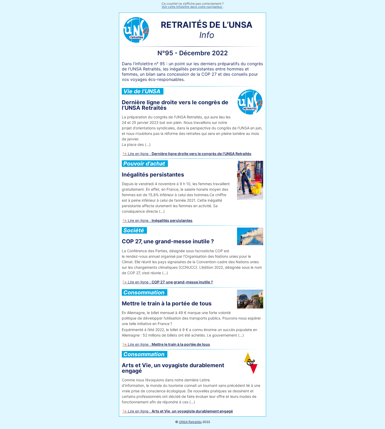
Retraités (190, 422)
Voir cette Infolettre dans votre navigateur (192, 7)
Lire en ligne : (189, 153)
